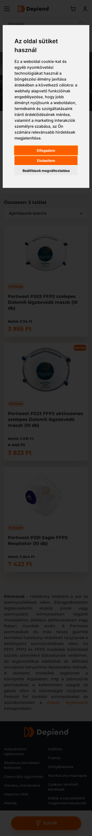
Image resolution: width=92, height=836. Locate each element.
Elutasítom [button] (46, 160)
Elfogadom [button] (46, 150)
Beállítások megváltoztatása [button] (46, 170)
